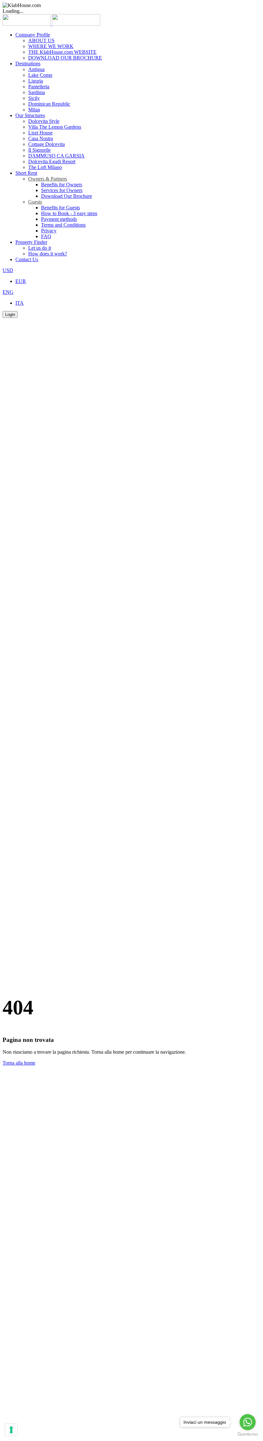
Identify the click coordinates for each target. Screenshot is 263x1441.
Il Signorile (39, 150)
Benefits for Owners (61, 184)
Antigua (36, 69)
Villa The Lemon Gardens (54, 127)
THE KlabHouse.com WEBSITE (62, 52)
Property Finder (31, 242)
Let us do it (39, 248)
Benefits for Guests (60, 207)
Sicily (34, 98)
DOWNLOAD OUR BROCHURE (65, 57)
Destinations (27, 63)
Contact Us (26, 259)
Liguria (35, 81)
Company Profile (32, 34)
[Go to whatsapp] (248, 1422)
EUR (20, 281)
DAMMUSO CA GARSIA (56, 155)
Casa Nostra (40, 138)
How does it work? (47, 253)
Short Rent (26, 173)
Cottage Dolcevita (46, 144)
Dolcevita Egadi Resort (51, 161)
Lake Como (40, 75)
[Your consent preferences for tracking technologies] (11, 1430)
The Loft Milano (45, 167)
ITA (19, 303)
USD (8, 270)
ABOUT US (41, 40)
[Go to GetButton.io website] (247, 1434)
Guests (35, 202)
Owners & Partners (47, 178)
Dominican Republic (49, 104)
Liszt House (40, 132)
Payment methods (59, 219)
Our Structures (30, 115)
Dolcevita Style (43, 121)
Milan (34, 109)
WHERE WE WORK (50, 46)
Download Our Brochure (66, 196)
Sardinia (36, 92)
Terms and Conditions (63, 225)
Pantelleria (38, 86)
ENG (8, 292)
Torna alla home (19, 1063)
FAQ (46, 236)
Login (10, 314)
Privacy (48, 230)
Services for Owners (61, 190)
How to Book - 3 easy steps (69, 213)
